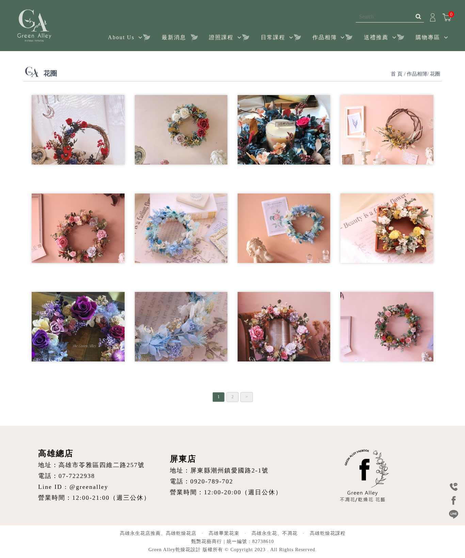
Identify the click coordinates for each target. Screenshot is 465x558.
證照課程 (221, 37)
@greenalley (88, 486)
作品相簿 (324, 37)
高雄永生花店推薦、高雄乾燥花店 (158, 533)
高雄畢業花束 (224, 533)
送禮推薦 (376, 37)
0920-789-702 (211, 481)
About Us (121, 37)
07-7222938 (77, 475)
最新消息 (174, 37)
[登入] (432, 16)
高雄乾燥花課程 (328, 533)
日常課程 (273, 37)
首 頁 (396, 74)
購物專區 (428, 37)
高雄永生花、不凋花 (275, 533)
